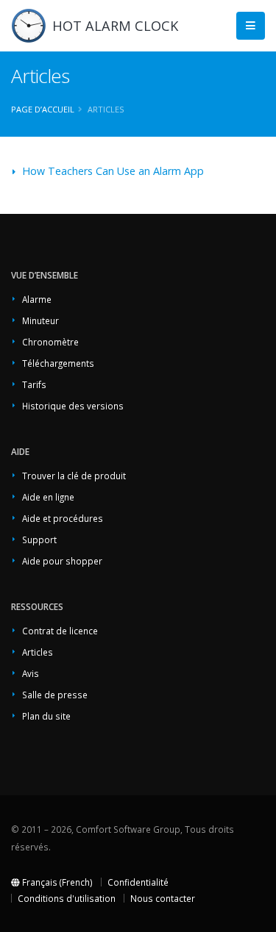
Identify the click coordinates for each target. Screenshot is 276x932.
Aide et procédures (62, 518)
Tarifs (34, 384)
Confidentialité (138, 882)
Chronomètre (50, 342)
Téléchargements (58, 363)
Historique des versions (73, 406)
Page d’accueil (42, 109)
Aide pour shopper (62, 561)
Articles (37, 652)
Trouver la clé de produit (74, 475)
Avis (30, 673)
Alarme (37, 299)
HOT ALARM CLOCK (115, 26)
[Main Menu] (250, 26)
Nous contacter (162, 898)
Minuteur (40, 320)
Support (39, 539)
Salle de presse (55, 694)
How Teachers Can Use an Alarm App (113, 171)
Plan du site (46, 716)
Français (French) (56, 882)
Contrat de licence (60, 631)
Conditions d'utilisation (67, 898)
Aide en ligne (48, 497)
